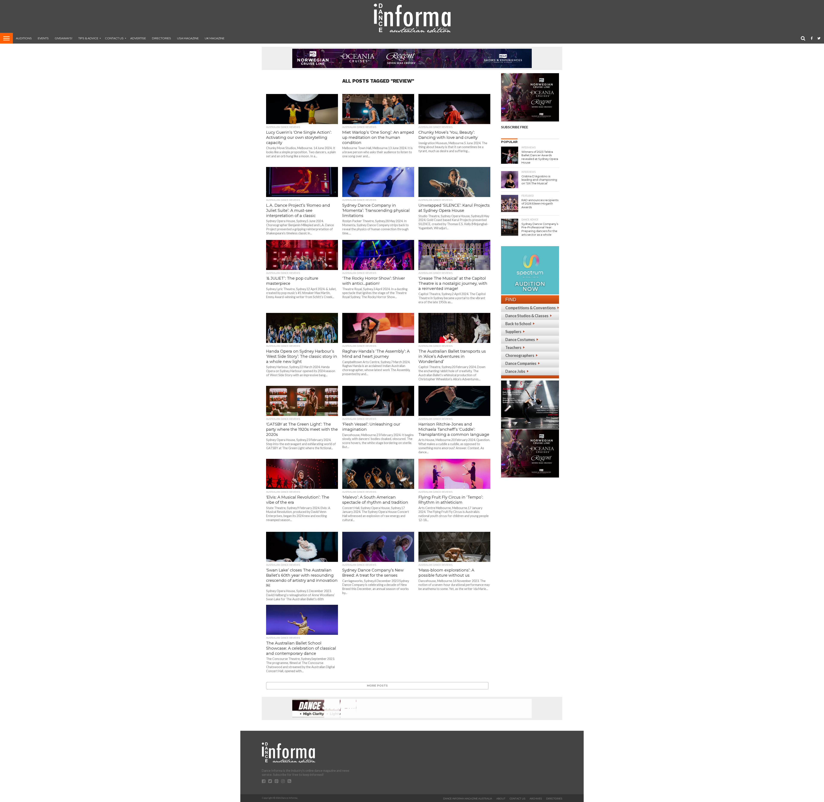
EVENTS (43, 38)
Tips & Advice (88, 38)
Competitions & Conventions (530, 307)
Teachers (513, 347)
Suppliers (513, 331)
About (500, 798)
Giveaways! (63, 38)
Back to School (518, 323)
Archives (536, 798)
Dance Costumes (520, 339)
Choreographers (519, 355)
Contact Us (114, 38)
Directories (161, 38)
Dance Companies (520, 363)
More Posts (377, 685)
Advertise (138, 38)
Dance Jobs (515, 371)
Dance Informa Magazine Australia (467, 798)
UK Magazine (214, 38)
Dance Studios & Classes (526, 315)
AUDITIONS (24, 38)
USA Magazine (188, 38)
